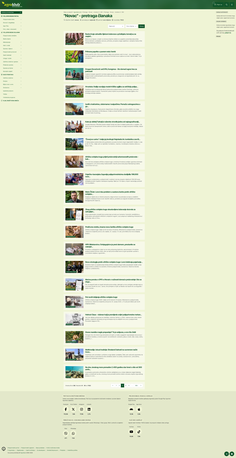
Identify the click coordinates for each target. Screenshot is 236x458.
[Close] (226, 4)
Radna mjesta (7, 39)
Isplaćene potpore (8, 91)
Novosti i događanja (8, 22)
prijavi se (228, 33)
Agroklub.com (77, 12)
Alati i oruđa (6, 45)
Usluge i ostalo (7, 58)
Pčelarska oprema (8, 65)
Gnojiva (5, 81)
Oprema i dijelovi (7, 48)
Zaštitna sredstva (8, 78)
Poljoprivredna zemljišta (9, 35)
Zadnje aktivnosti (222, 12)
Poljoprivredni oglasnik (11, 32)
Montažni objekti (7, 71)
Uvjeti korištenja (30, 450)
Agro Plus (6, 26)
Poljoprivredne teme (8, 19)
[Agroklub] (12, 4)
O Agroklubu (11, 450)
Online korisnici (221, 21)
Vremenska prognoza (9, 97)
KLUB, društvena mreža (11, 100)
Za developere (41, 450)
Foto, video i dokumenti (9, 29)
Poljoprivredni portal (13, 447)
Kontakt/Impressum (52, 450)
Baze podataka (8, 74)
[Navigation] (232, 4)
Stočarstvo (6, 87)
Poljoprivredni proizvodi (9, 52)
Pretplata (62, 450)
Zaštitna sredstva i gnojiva (10, 61)
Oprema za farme (8, 68)
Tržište (5, 94)
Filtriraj (142, 26)
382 (136, 385)
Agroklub (23, 452)
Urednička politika (72, 450)
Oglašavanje (20, 450)
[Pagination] (113, 385)
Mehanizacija (6, 42)
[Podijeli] (226, 454)
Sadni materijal (7, 55)
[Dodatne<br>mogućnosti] (232, 454)
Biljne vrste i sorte (8, 84)
